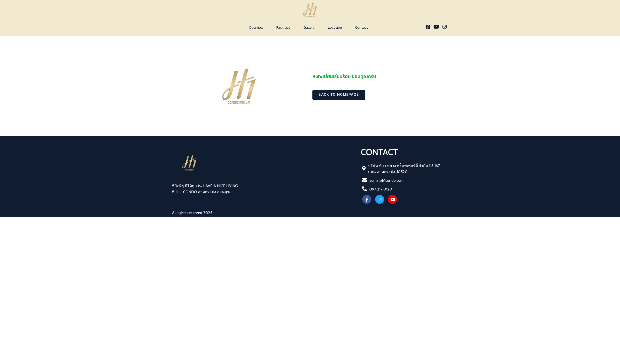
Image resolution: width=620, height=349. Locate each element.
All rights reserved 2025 (192, 212)
